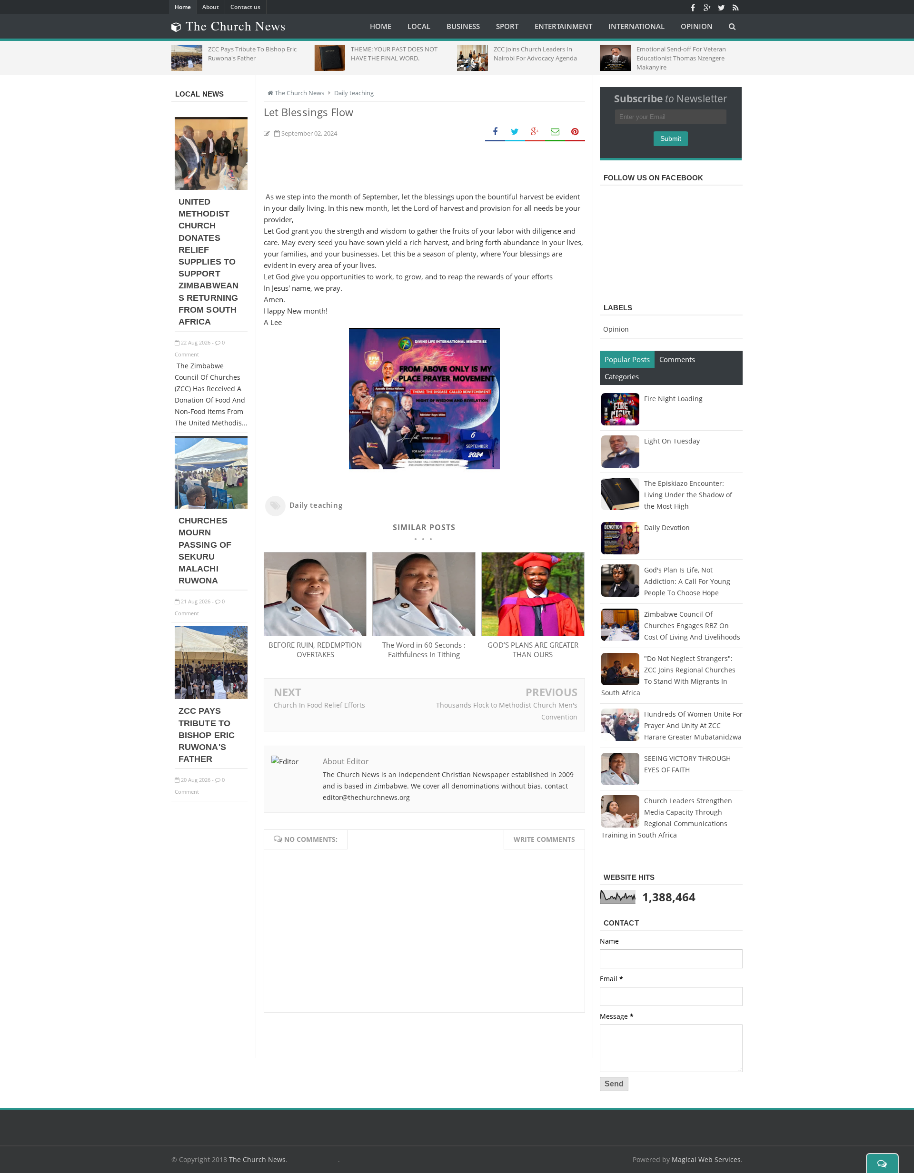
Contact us (245, 7)
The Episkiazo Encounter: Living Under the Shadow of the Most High (688, 495)
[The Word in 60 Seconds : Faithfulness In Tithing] (423, 633)
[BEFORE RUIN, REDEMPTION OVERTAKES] (315, 633)
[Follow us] (721, 7)
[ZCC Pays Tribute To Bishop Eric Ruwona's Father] (211, 696)
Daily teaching (315, 505)
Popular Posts (627, 359)
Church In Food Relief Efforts (319, 705)
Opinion (616, 329)
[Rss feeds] (735, 7)
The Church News (257, 1159)
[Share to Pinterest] (575, 132)
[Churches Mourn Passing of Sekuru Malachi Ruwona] (211, 506)
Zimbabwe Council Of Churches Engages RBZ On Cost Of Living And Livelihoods (692, 625)
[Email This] (555, 132)
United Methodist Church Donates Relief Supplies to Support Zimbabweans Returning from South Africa (208, 261)
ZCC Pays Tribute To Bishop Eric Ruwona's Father (207, 735)
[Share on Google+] (535, 132)
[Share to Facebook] (495, 132)
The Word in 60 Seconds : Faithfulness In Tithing (424, 649)
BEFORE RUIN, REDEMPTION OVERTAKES (315, 649)
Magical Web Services (706, 1159)
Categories (622, 376)
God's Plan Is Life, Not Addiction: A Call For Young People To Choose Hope (687, 581)
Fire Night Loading (673, 398)
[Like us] (693, 7)
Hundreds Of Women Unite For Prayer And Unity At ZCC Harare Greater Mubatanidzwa (693, 725)
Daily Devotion (667, 527)
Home (183, 7)
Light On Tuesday (672, 440)
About (210, 7)
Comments (677, 359)
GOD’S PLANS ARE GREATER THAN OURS (532, 649)
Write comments (544, 839)
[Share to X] (515, 132)
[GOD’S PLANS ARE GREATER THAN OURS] (532, 633)
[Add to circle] (707, 7)
